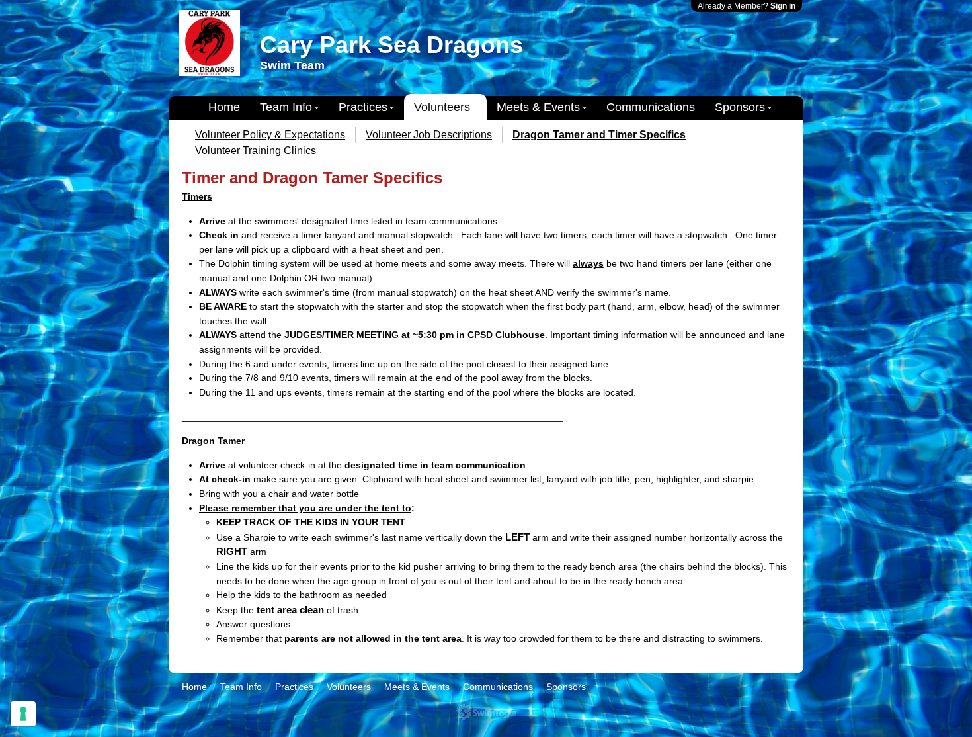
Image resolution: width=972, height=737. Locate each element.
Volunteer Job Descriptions (429, 134)
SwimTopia (486, 712)
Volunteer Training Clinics (255, 150)
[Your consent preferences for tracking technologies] (23, 713)
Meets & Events (538, 107)
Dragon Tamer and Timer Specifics (599, 134)
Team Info (286, 107)
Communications (650, 107)
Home (224, 107)
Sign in (782, 6)
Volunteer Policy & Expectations (270, 134)
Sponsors (740, 107)
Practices (363, 107)
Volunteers (442, 107)
